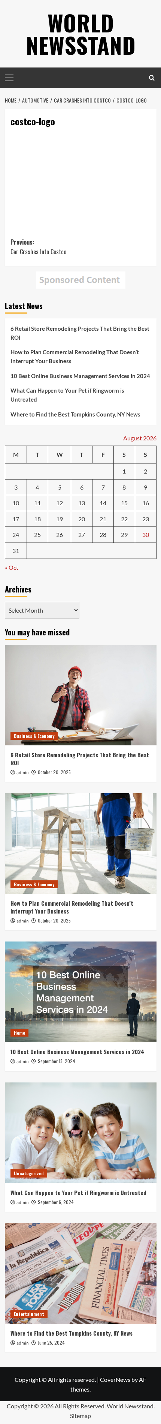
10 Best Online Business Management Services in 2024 (80, 861)
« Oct (11, 1052)
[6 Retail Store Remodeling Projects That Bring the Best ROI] (81, 1180)
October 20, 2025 (54, 1257)
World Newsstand (81, 33)
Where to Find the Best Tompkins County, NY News (75, 899)
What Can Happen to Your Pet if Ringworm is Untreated (67, 880)
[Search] (152, 77)
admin (22, 1258)
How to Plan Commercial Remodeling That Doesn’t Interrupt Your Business (74, 841)
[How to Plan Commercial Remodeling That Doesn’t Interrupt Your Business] (81, 1328)
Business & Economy (34, 1221)
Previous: (38, 732)
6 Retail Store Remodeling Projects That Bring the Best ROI (79, 818)
